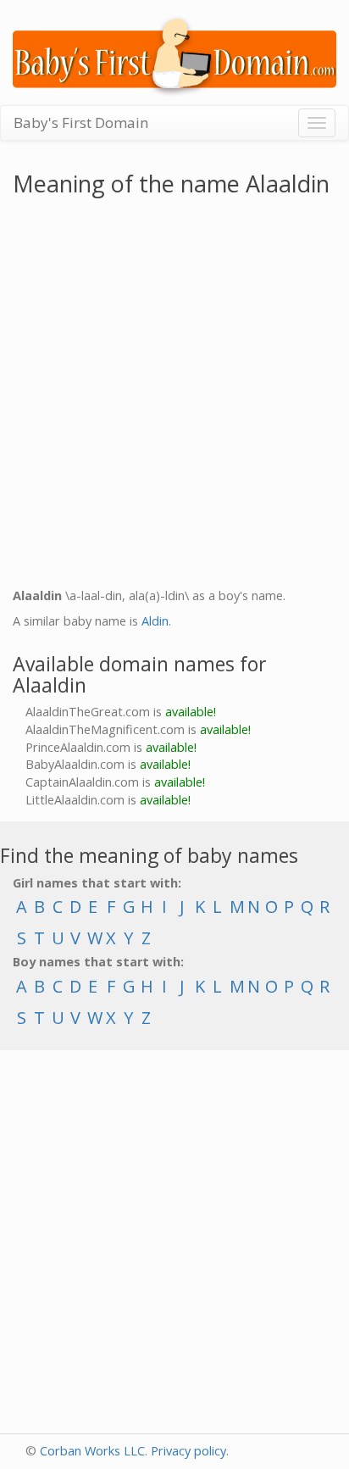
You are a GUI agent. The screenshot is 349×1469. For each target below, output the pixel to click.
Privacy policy (188, 1451)
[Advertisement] (174, 395)
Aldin (155, 621)
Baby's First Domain (81, 122)
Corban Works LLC (92, 1451)
